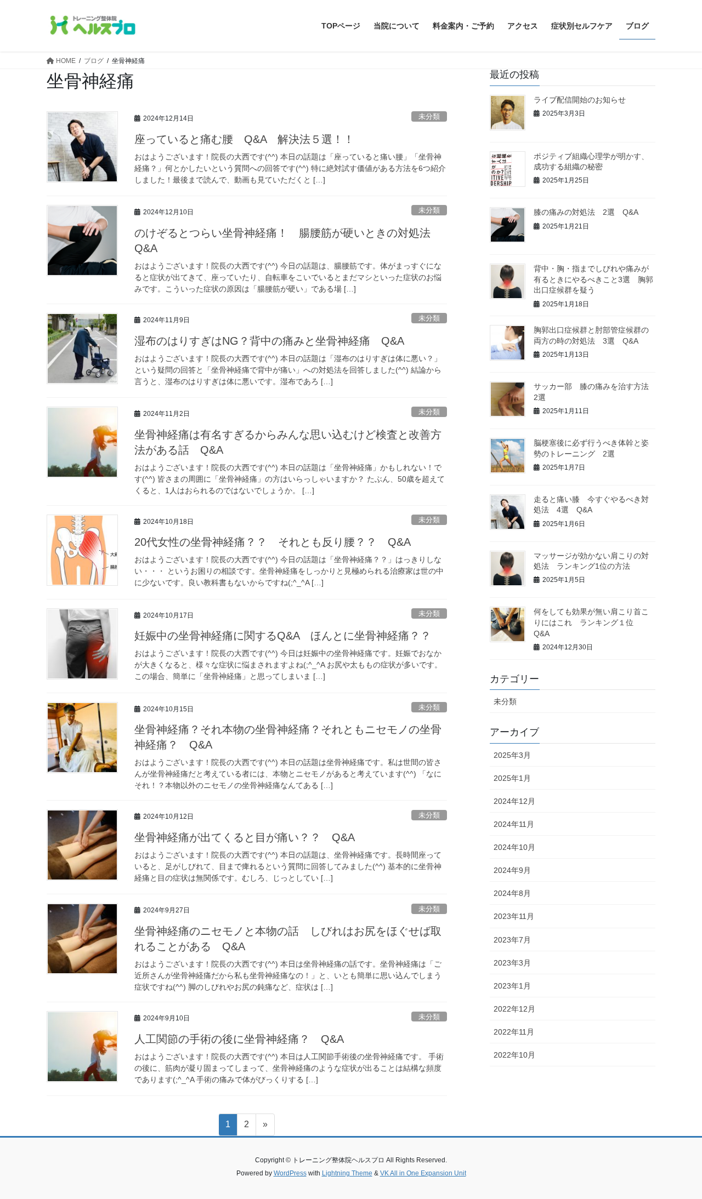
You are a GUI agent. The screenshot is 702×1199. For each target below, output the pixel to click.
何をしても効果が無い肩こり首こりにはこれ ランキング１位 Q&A (591, 622)
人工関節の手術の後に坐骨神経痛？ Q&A (239, 1039)
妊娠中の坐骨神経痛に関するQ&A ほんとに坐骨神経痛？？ (282, 636)
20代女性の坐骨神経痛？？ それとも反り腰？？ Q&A (272, 542)
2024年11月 (514, 824)
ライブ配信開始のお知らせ (580, 99)
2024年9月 (512, 870)
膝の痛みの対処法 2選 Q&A (586, 212)
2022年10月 (514, 1054)
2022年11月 (514, 1031)
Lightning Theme (347, 1173)
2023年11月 (514, 916)
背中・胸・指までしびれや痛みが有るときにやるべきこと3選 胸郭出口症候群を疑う (593, 279)
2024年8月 (512, 893)
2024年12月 (514, 801)
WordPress (290, 1173)
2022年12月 (514, 1008)
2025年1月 (512, 778)
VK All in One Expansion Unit (423, 1173)
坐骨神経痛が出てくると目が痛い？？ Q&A (244, 837)
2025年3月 (512, 755)
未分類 (429, 116)
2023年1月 (512, 985)
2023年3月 (512, 962)
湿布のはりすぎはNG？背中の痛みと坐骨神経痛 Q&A (269, 341)
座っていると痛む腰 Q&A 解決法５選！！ (244, 139)
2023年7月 (512, 939)
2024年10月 (514, 847)
